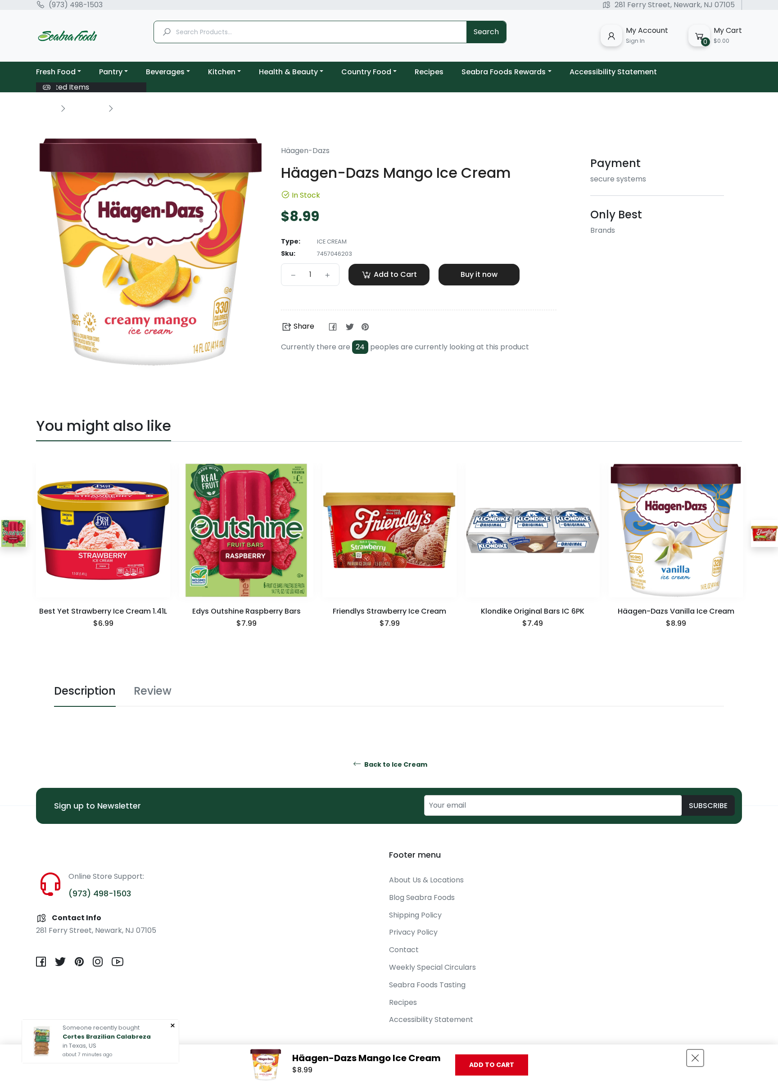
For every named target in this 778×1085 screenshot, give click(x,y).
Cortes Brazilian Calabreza (107, 1036)
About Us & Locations (426, 880)
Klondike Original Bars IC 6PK (532, 611)
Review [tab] (153, 690)
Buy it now (479, 274)
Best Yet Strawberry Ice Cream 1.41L (103, 611)
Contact (404, 950)
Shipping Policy (415, 915)
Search (486, 32)
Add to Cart (491, 1064)
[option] (103, 557)
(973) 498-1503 (76, 5)
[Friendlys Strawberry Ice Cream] (764, 533)
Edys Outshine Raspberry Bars (246, 611)
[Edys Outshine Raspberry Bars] (13, 533)
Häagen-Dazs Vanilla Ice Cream (676, 611)
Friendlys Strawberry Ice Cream (389, 611)
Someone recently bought (101, 1027)
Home (45, 108)
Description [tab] (85, 690)
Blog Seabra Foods (422, 897)
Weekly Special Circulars (432, 967)
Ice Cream (86, 108)
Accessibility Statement (431, 1019)
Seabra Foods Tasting (427, 985)
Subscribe (708, 805)
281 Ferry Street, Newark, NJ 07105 (675, 5)
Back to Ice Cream (395, 764)
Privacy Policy (413, 932)
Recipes (403, 1002)
